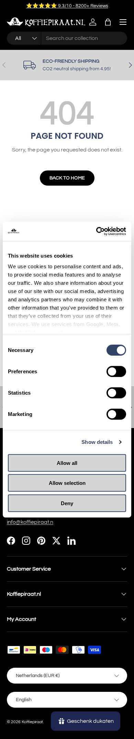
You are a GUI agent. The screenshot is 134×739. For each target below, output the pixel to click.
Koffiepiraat (32, 722)
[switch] (116, 371)
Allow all (67, 463)
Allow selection (67, 483)
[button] (107, 22)
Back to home (67, 177)
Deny (67, 503)
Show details (97, 442)
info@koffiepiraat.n (30, 522)
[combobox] (67, 38)
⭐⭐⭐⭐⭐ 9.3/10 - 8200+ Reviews (67, 5)
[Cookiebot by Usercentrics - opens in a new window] (96, 231)
